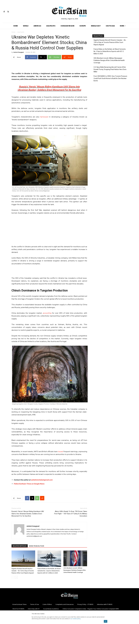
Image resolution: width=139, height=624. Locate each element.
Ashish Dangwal (18, 52)
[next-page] (16, 577)
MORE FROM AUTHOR (36, 546)
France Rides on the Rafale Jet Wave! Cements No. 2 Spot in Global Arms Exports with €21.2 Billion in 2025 (49, 571)
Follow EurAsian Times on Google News (29, 484)
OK (105, 621)
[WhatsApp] (37, 498)
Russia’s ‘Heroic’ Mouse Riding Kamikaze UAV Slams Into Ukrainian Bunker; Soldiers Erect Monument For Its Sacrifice (28, 513)
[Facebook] (4, 11)
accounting (47, 313)
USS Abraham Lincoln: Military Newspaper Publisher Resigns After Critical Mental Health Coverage (74, 570)
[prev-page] (13, 577)
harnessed (44, 117)
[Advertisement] (49, 66)
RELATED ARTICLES (19, 546)
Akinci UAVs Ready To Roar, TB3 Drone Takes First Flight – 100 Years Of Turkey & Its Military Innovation (70, 513)
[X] (8, 11)
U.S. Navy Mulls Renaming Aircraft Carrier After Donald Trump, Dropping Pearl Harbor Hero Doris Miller (110, 69)
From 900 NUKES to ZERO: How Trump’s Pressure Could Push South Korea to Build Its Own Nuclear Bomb (110, 78)
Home (13, 32)
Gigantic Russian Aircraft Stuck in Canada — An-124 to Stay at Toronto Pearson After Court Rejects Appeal (23, 571)
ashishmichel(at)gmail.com (42, 480)
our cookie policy (76, 618)
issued (60, 451)
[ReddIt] (42, 498)
